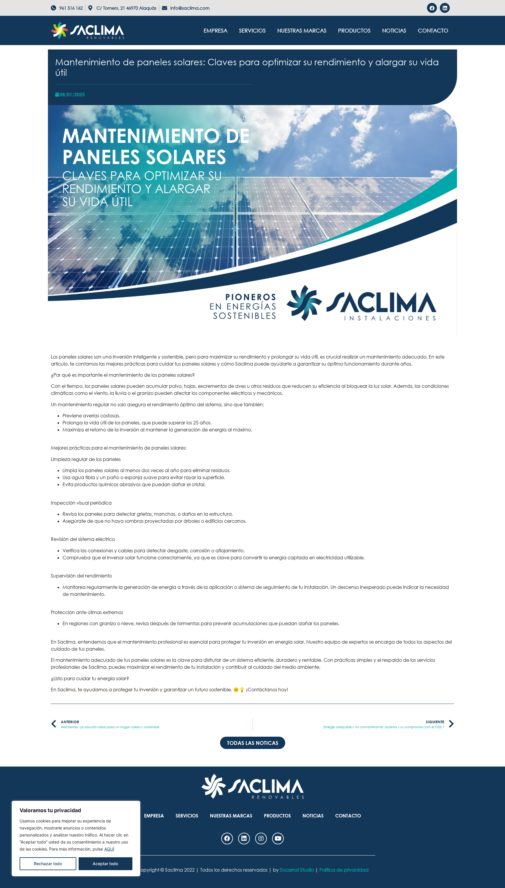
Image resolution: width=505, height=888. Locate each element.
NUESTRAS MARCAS (301, 30)
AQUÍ (109, 848)
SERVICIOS (252, 30)
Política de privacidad (344, 870)
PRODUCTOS (354, 30)
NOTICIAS (394, 30)
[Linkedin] (445, 8)
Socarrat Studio (297, 870)
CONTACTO (433, 30)
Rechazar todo (48, 863)
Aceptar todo (105, 863)
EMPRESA (215, 30)
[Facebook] (432, 8)
